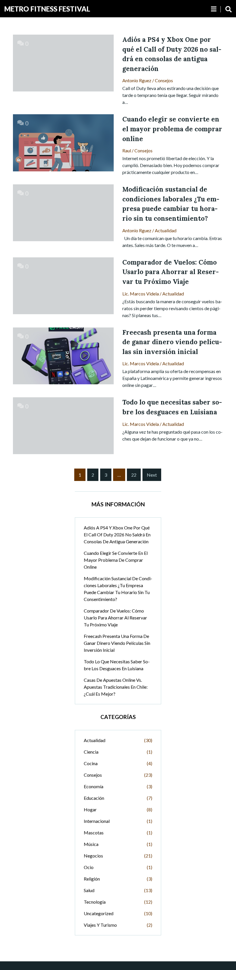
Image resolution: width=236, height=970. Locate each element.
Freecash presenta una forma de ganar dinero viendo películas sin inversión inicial (117, 643)
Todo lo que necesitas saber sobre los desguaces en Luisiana (117, 665)
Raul (126, 150)
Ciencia (91, 751)
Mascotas (94, 832)
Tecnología (95, 902)
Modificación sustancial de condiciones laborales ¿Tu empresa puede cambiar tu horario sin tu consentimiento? (118, 589)
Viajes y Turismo (100, 925)
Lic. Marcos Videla (140, 293)
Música (91, 844)
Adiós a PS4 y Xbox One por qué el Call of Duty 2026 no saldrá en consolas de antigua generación (117, 534)
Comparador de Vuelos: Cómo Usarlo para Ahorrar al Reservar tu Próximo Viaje (115, 617)
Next (152, 474)
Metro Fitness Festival (47, 9)
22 (133, 474)
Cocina (91, 763)
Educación (94, 798)
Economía (93, 786)
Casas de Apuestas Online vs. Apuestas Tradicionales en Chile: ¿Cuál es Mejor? (116, 686)
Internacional (97, 821)
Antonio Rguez (136, 80)
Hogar (90, 809)
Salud (89, 890)
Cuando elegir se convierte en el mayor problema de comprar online (116, 560)
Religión (92, 878)
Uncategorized (98, 913)
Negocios (93, 855)
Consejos (164, 80)
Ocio (89, 867)
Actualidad (165, 230)
